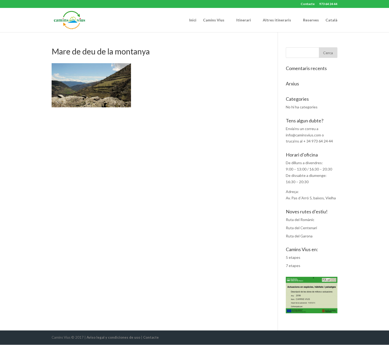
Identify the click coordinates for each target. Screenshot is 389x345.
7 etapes (293, 265)
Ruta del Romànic (300, 219)
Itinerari (243, 20)
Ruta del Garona (299, 236)
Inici (192, 20)
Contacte (308, 4)
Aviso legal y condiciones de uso (113, 337)
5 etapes (293, 257)
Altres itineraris (277, 20)
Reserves (311, 20)
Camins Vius (213, 20)
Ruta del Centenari (301, 228)
